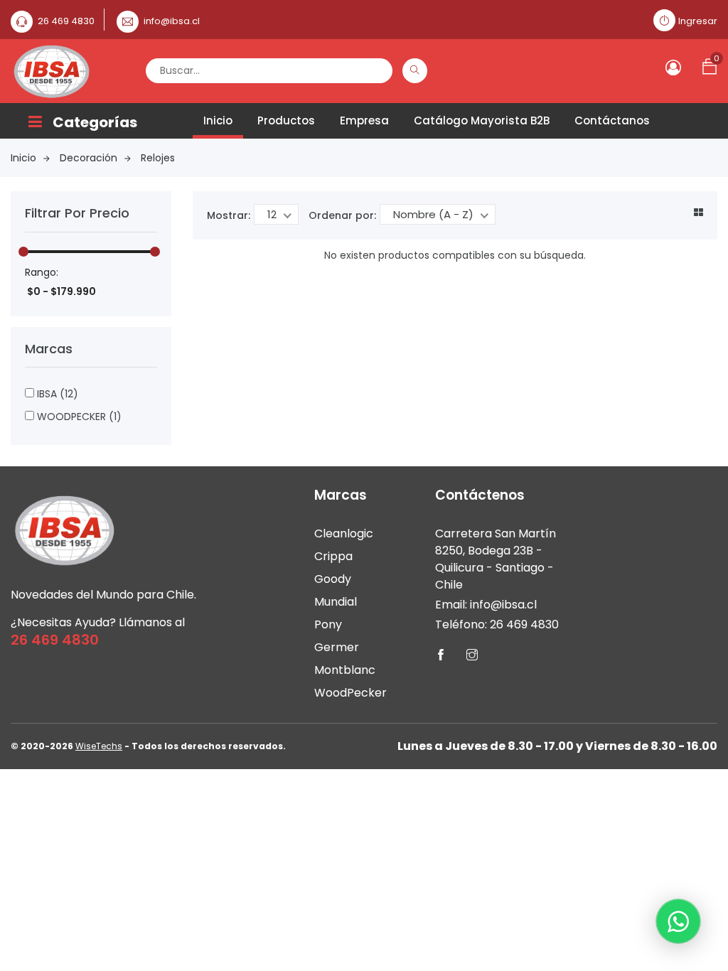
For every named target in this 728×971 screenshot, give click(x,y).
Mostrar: (228, 215)
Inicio (217, 120)
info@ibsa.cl (172, 21)
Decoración (88, 158)
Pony (328, 624)
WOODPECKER (78, 416)
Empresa (364, 120)
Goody (332, 579)
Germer (336, 647)
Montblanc (344, 670)
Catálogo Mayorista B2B (482, 120)
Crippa (333, 556)
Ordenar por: (342, 215)
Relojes (158, 158)
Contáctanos (612, 120)
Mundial (335, 602)
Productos (286, 120)
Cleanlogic (343, 533)
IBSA (56, 394)
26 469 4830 (66, 21)
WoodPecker (350, 693)
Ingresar (697, 21)
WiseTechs (98, 746)
